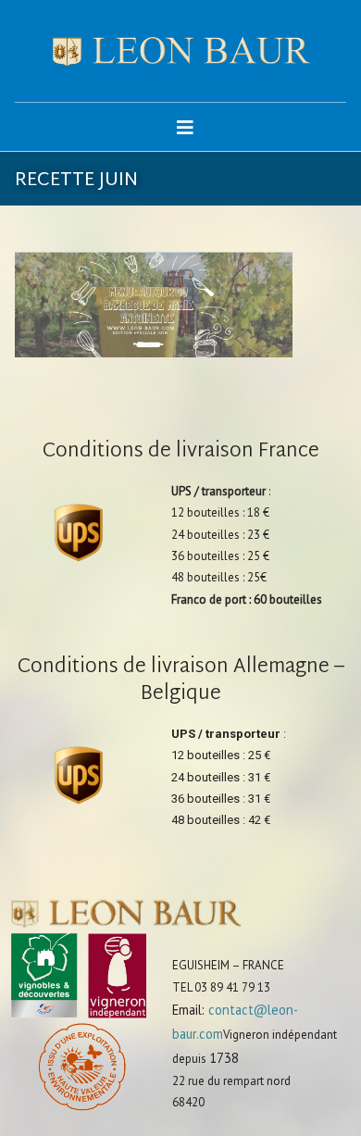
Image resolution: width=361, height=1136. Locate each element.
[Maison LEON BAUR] (181, 51)
